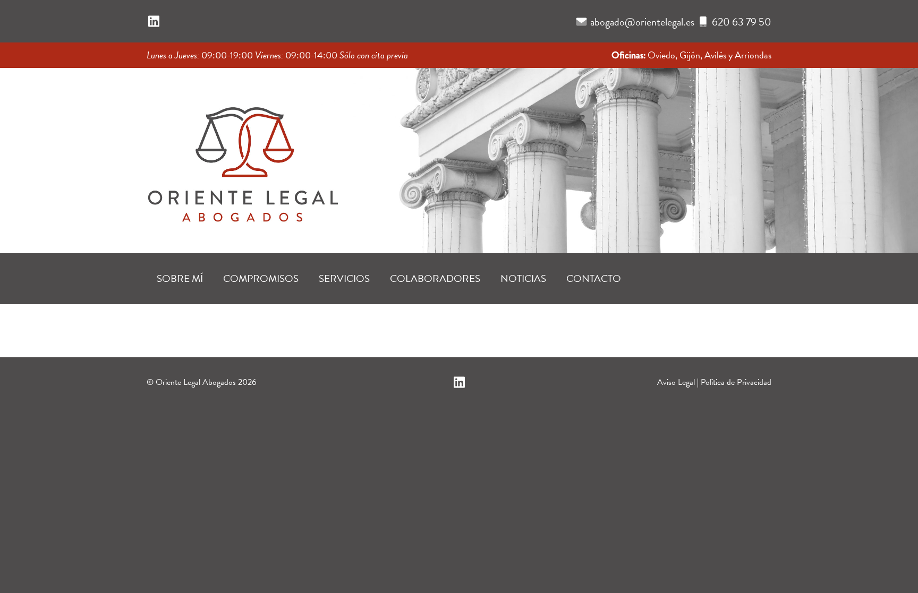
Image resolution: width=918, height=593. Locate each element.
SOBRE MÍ (180, 278)
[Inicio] (242, 157)
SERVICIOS (344, 278)
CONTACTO (593, 278)
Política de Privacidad (736, 382)
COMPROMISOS (261, 278)
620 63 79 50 (741, 22)
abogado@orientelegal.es (642, 22)
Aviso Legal (676, 382)
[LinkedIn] (153, 21)
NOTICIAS (523, 278)
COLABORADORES (435, 278)
